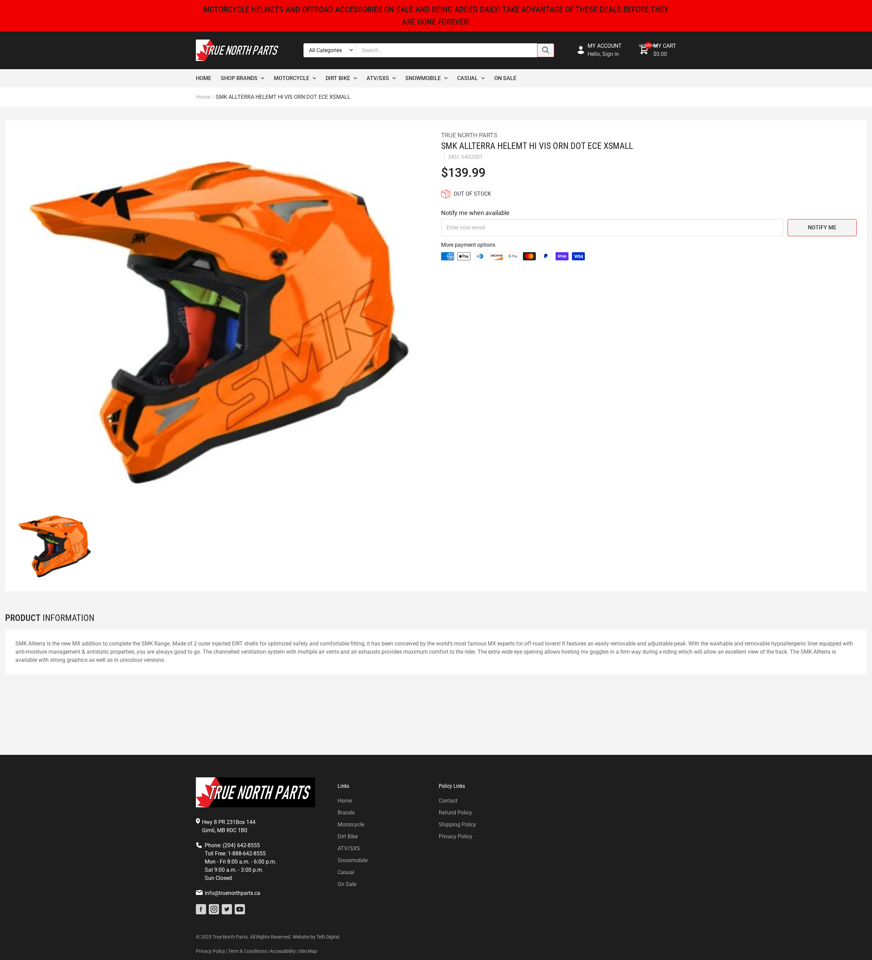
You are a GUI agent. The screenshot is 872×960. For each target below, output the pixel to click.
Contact (448, 800)
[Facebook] (201, 909)
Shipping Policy (457, 824)
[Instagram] (214, 909)
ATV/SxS (378, 78)
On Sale (505, 78)
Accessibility (283, 951)
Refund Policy (455, 812)
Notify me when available (475, 212)
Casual (467, 78)
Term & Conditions (247, 951)
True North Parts (469, 135)
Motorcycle (291, 78)
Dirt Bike (338, 78)
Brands (346, 812)
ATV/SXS (349, 848)
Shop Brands (239, 78)
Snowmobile (423, 78)
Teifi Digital (327, 937)
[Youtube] (240, 909)
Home (203, 78)
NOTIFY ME (822, 227)
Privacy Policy (455, 836)
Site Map (308, 951)
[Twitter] (227, 909)
